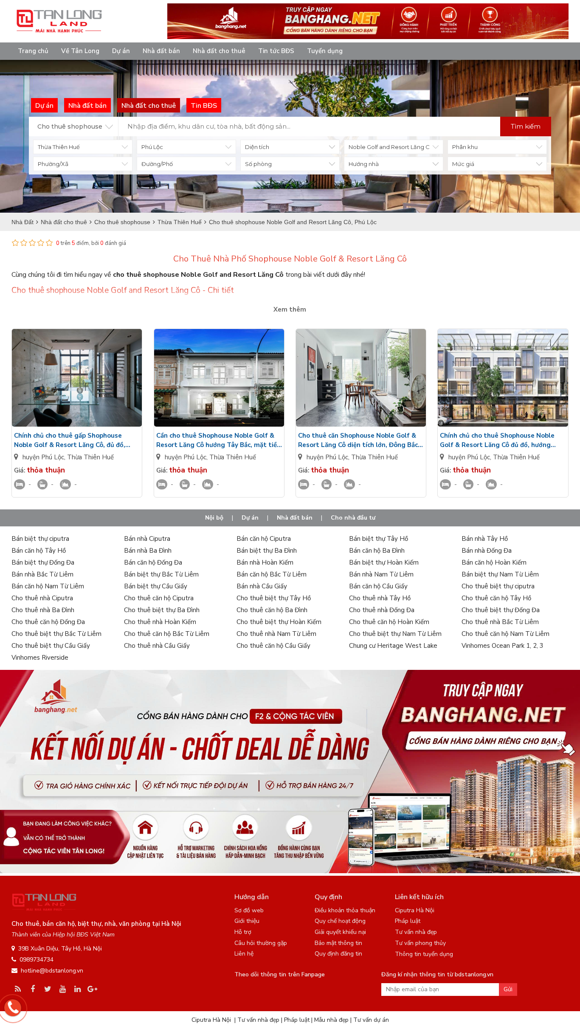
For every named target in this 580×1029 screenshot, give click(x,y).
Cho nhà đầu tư (353, 518)
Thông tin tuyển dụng (424, 954)
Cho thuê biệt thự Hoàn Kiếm (279, 622)
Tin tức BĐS (276, 51)
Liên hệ (243, 954)
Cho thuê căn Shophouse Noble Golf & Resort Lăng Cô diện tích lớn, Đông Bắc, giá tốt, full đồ (359, 440)
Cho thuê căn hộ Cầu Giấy (273, 645)
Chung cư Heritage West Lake (393, 645)
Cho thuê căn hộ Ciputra (159, 598)
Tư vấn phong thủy (420, 943)
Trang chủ (33, 51)
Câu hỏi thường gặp (260, 943)
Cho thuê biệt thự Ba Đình (162, 610)
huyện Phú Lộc (43, 457)
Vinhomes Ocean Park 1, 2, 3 (502, 645)
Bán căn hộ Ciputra (264, 538)
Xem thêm (289, 309)
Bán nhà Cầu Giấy (262, 586)
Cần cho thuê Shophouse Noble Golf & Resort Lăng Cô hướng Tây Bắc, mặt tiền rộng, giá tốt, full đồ (218, 440)
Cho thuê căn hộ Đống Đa (48, 622)
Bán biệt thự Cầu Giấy (155, 586)
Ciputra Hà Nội (414, 910)
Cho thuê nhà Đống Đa (381, 610)
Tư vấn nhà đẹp (416, 932)
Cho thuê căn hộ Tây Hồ (496, 598)
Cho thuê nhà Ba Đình (42, 610)
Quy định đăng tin (338, 954)
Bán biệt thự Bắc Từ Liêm (161, 574)
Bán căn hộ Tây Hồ (38, 550)
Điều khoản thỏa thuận (345, 910)
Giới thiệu (246, 921)
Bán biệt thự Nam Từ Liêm (500, 574)
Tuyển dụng (325, 51)
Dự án (121, 51)
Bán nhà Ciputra (147, 538)
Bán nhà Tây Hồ (485, 538)
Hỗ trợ (242, 932)
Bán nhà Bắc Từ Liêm (42, 574)
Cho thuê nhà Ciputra (42, 598)
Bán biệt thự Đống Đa (42, 562)
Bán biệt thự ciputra (40, 538)
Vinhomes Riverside (39, 657)
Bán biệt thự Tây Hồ (378, 538)
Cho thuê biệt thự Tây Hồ (274, 598)
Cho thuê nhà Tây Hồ (380, 598)
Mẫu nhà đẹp (331, 1020)
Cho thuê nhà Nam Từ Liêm (276, 634)
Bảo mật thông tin (338, 943)
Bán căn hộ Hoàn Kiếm (494, 562)
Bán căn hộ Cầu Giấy (378, 586)
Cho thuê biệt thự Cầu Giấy (50, 645)
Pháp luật (407, 921)
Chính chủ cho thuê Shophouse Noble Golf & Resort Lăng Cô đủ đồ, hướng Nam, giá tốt (497, 440)
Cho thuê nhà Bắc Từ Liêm (500, 622)
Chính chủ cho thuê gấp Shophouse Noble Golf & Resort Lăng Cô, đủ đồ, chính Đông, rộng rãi (69, 440)
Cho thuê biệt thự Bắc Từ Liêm (56, 634)
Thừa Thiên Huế (90, 457)
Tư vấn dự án (371, 1020)
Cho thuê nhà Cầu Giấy (157, 645)
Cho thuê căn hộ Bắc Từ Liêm (166, 634)
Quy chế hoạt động (340, 921)
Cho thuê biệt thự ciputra (498, 586)
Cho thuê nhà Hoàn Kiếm (160, 622)
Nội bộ (214, 518)
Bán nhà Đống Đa (487, 550)
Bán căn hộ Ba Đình (377, 550)
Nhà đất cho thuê (219, 51)
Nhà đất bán (161, 51)
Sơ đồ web (249, 910)
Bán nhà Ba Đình (148, 550)
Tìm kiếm (526, 126)
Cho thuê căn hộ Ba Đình (272, 610)
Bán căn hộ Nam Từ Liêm (47, 586)
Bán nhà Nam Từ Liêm (381, 574)
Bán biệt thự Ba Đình (267, 550)
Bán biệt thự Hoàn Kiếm (384, 562)
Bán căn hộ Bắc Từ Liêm (272, 574)
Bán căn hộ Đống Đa (153, 562)
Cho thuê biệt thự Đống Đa (501, 610)
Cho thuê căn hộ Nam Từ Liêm (505, 634)
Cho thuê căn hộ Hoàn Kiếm (389, 622)
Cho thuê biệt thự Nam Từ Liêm (395, 634)
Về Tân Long (80, 51)
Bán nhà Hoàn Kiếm (265, 562)
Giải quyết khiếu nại (340, 932)
